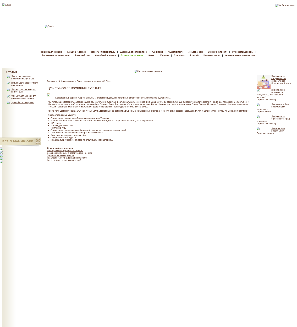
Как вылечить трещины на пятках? (64, 160)
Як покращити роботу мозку (278, 129)
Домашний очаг (82, 55)
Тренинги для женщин (50, 52)
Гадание (164, 55)
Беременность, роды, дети (55, 55)
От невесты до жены (242, 52)
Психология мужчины (132, 55)
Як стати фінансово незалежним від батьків (22, 77)
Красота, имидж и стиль (103, 52)
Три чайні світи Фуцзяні (22, 102)
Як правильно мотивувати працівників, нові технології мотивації (271, 93)
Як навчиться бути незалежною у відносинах (273, 106)
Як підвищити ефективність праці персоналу (273, 118)
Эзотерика (179, 55)
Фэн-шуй (194, 55)
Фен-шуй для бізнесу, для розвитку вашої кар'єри (23, 97)
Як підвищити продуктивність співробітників (278, 78)
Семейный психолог (105, 55)
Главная (51, 81)
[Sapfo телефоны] (285, 5)
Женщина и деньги (76, 52)
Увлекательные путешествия (240, 55)
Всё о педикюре (66, 81)
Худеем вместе (176, 52)
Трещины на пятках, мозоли (60, 155)
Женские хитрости (217, 52)
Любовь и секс (196, 52)
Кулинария (157, 52)
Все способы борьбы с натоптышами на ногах (69, 153)
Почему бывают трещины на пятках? (65, 150)
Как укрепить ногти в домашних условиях (67, 158)
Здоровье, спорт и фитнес (133, 52)
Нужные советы (212, 55)
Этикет (151, 55)
